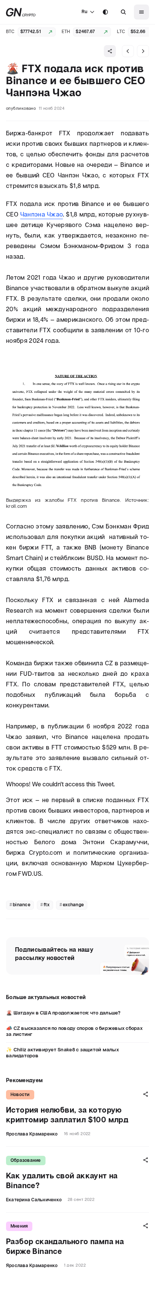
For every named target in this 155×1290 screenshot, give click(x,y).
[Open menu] (141, 12)
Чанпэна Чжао (41, 215)
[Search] (123, 12)
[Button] (123, 12)
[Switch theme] (105, 12)
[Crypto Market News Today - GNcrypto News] (21, 12)
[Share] (110, 51)
